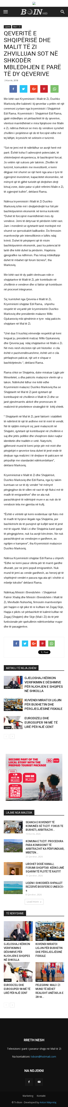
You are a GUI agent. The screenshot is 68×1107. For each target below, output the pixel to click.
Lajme (7, 26)
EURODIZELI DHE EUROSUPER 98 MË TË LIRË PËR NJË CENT (41, 722)
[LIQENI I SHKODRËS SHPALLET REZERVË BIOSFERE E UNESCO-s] (13, 887)
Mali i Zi (17, 26)
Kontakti (41, 1095)
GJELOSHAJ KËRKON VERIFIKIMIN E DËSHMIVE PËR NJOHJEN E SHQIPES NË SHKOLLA (17, 952)
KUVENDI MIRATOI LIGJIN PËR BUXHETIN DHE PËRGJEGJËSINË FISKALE (44, 704)
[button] (62, 12)
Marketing (28, 1095)
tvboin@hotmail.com (43, 1056)
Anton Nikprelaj (48, 1102)
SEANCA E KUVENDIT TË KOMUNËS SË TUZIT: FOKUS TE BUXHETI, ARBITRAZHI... (44, 826)
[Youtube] (39, 1082)
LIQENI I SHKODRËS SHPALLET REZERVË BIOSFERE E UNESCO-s (45, 886)
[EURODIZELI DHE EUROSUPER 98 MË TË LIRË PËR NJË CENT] (13, 722)
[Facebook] (29, 1082)
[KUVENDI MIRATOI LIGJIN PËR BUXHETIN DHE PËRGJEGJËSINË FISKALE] (13, 704)
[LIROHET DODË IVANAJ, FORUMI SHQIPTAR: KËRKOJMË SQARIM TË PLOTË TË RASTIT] (13, 868)
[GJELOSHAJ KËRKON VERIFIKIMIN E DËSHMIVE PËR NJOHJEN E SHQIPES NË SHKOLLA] (13, 682)
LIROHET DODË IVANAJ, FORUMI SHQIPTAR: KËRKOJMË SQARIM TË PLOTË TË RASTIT (45, 867)
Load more (33, 901)
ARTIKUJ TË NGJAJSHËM (21, 668)
